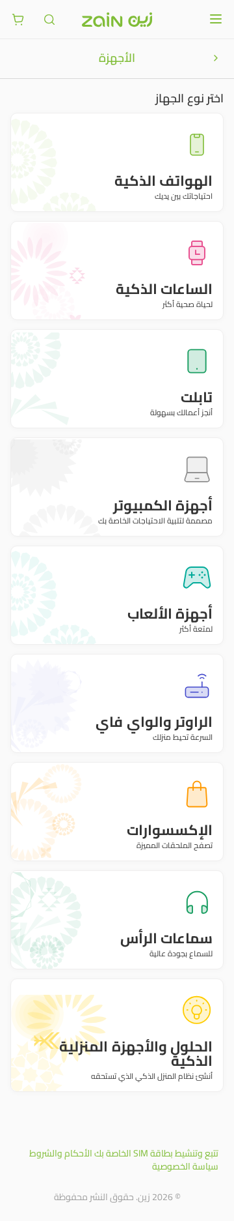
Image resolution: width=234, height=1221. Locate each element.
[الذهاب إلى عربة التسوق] (18, 19)
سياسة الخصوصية (185, 1166)
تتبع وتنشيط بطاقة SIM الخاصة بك (156, 1153)
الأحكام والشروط (60, 1153)
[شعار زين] (117, 19)
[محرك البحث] (49, 19)
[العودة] (216, 58)
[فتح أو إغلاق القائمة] (216, 18)
